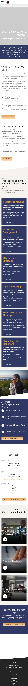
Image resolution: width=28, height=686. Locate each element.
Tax (14, 684)
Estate (14, 680)
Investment (14, 681)
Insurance (14, 683)
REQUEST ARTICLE (14, 677)
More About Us (8, 117)
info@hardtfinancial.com (14, 671)
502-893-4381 (15, 665)
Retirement (14, 678)
